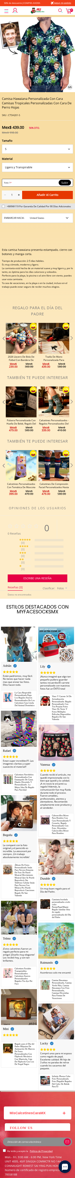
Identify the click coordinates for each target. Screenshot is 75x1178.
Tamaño (7, 140)
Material (7, 159)
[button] (3, 346)
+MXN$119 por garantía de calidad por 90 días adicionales (39, 206)
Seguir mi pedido (62, 2)
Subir (64, 182)
